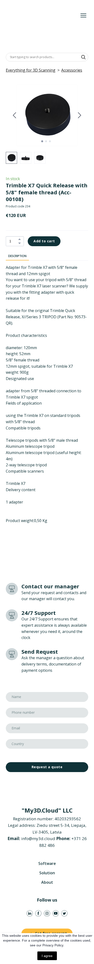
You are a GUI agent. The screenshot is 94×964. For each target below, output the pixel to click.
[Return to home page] (42, 15)
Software (47, 863)
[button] (83, 57)
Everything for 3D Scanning (30, 70)
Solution (47, 873)
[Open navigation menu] (83, 15)
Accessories (71, 70)
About (47, 882)
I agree (47, 956)
